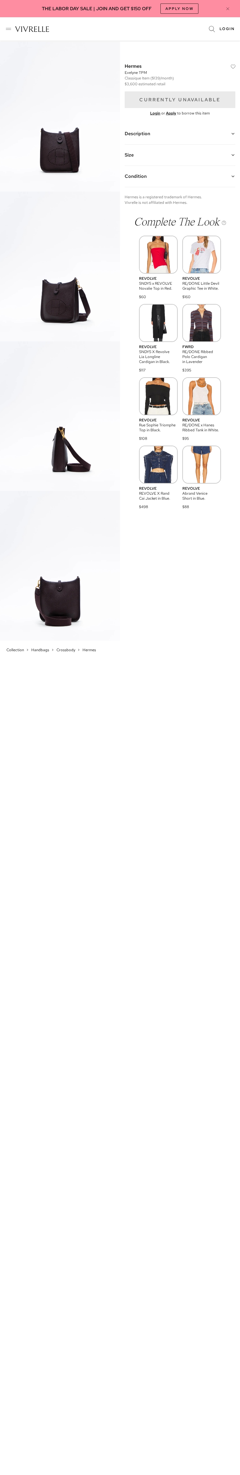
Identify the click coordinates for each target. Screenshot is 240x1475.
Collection (15, 649)
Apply (171, 113)
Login (227, 28)
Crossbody (65, 649)
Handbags (40, 649)
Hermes (89, 649)
